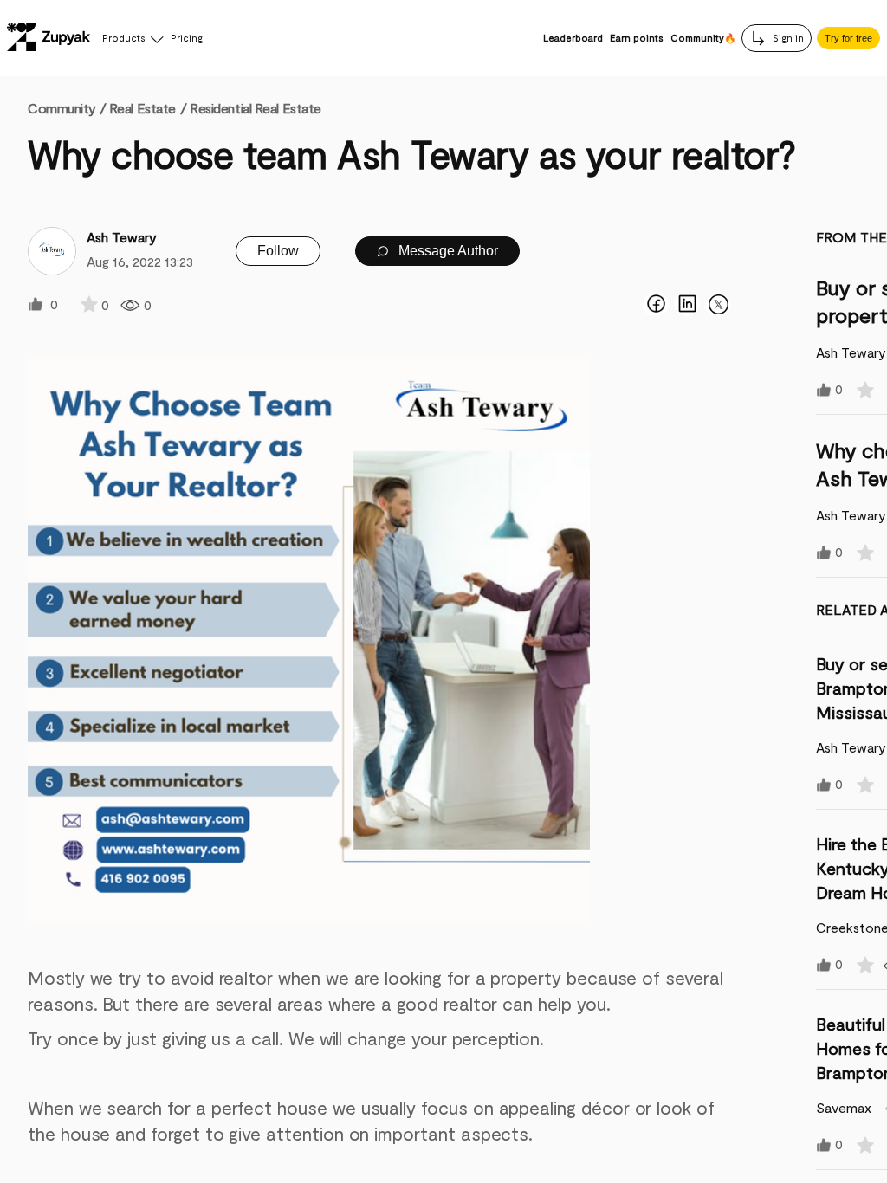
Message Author (446, 250)
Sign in (787, 37)
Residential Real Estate (255, 108)
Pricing (187, 37)
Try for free (848, 38)
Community (67, 108)
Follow (278, 250)
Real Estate (142, 108)
